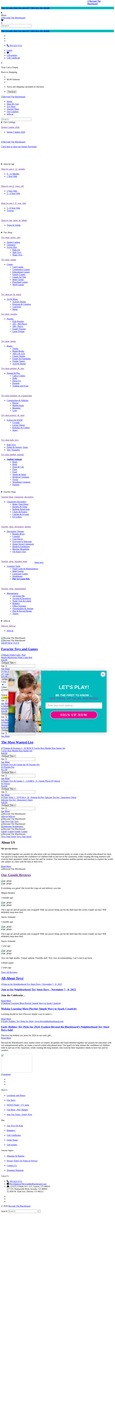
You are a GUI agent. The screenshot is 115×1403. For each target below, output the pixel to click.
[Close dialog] (103, 674)
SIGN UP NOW (74, 715)
